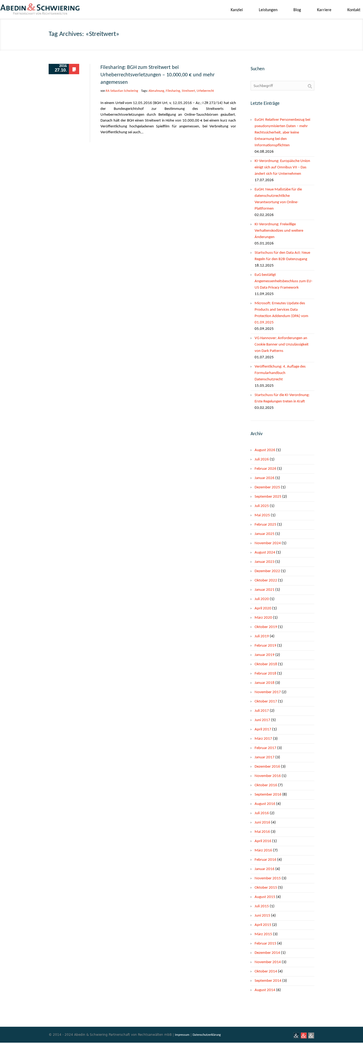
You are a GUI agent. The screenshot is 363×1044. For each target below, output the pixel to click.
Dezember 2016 (267, 767)
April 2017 (263, 729)
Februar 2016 (265, 860)
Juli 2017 (262, 711)
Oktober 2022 (266, 581)
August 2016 (265, 804)
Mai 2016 (262, 832)
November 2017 (268, 692)
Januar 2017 (265, 757)
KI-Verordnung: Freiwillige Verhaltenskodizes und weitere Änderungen (279, 230)
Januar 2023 (265, 562)
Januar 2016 (265, 869)
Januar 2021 (265, 590)
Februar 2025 (265, 525)
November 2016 (268, 776)
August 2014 (265, 990)
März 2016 (263, 850)
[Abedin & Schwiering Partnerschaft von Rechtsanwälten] (40, 11)
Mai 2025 (262, 515)
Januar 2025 (265, 534)
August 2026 (265, 450)
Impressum (182, 1035)
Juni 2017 (262, 720)
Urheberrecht (205, 91)
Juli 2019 (262, 636)
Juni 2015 (262, 916)
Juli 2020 (262, 599)
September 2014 (268, 981)
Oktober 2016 (266, 785)
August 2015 (265, 897)
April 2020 (263, 608)
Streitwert (188, 91)
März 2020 (263, 618)
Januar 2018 (265, 683)
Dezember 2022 (267, 571)
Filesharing (173, 91)
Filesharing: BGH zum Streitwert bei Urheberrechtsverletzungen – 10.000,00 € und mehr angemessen (157, 75)
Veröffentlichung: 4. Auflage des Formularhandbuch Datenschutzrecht (280, 373)
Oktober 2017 (266, 702)
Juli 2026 (262, 459)
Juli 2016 (262, 813)
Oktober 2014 (266, 972)
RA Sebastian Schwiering (122, 91)
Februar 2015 (265, 944)
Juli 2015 (262, 906)
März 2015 (263, 934)
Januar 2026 (265, 478)
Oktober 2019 (266, 627)
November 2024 (268, 543)
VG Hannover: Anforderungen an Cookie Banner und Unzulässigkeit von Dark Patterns (282, 344)
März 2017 (263, 739)
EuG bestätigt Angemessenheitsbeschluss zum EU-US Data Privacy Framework (284, 281)
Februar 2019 (265, 646)
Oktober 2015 (266, 888)
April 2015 (263, 925)
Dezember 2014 (267, 953)
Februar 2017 (265, 748)
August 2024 (265, 553)
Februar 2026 (265, 469)
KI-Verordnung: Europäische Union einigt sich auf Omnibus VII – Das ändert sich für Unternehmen (282, 167)
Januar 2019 (265, 655)
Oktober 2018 (266, 664)
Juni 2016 (262, 823)
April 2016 (263, 841)
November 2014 (268, 962)
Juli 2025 (262, 506)
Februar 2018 (265, 674)
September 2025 (268, 497)
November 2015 (268, 878)
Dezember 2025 (267, 487)
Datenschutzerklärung (207, 1035)
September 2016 (268, 795)
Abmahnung (156, 91)
